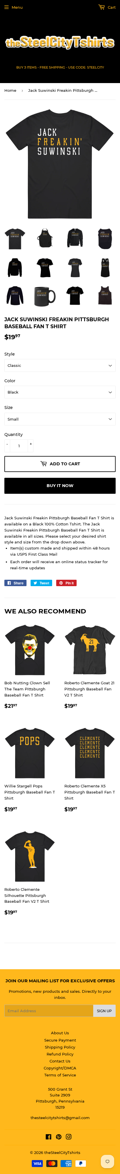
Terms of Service (60, 1075)
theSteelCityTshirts (62, 1152)
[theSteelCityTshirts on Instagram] (69, 1137)
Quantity (13, 434)
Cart (111, 7)
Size (8, 407)
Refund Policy (60, 1054)
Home (10, 90)
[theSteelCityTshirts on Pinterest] (59, 1137)
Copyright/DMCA (60, 1068)
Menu (17, 7)
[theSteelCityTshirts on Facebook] (48, 1137)
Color (9, 380)
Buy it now (60, 485)
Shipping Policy (60, 1047)
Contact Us (60, 1061)
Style (9, 354)
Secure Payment (60, 1040)
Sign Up (104, 1011)
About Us (60, 1033)
